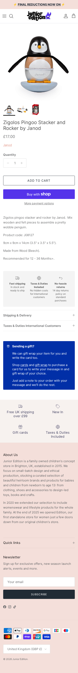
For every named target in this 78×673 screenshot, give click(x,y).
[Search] (13, 16)
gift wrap (41, 365)
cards (24, 365)
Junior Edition (20, 659)
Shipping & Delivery (17, 315)
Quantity (9, 155)
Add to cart (38, 181)
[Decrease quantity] (6, 163)
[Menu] (4, 16)
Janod (7, 145)
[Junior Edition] (39, 16)
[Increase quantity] (22, 163)
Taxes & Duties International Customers (32, 326)
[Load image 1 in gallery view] (39, 62)
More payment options (39, 203)
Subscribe (39, 594)
